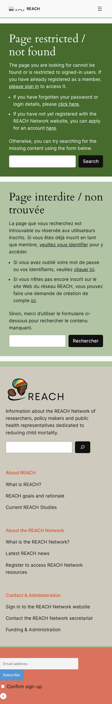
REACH (33, 8)
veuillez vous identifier (63, 244)
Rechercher (86, 341)
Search (91, 161)
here (51, 128)
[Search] (82, 447)
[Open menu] (100, 8)
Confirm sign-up (23, 686)
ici (33, 300)
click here (68, 104)
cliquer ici (84, 269)
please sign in (24, 86)
